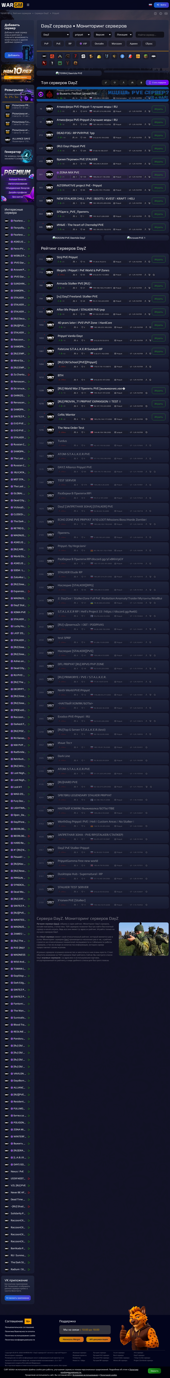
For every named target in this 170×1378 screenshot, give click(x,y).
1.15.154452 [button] (138, 905)
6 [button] (84, 380)
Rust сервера (118, 1355)
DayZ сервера (139, 1355)
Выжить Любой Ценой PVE (78, 93)
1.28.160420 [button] (138, 458)
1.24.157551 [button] (138, 865)
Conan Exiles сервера (121, 1358)
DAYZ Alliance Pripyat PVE (75, 467)
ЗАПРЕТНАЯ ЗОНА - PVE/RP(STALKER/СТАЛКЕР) (90, 834)
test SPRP (64, 637)
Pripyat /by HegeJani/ (72, 546)
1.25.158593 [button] (138, 734)
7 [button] (83, 216)
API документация (98, 1339)
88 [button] (84, 190)
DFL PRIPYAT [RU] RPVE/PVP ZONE (81, 664)
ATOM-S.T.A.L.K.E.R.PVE (74, 454)
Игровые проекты (79, 1355)
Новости (76, 1360)
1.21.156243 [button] (138, 787)
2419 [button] (85, 111)
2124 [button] (85, 124)
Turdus (62, 441)
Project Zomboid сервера (143, 1360)
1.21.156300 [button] (138, 472)
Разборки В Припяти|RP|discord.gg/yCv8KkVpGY (90, 559)
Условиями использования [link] (85, 1375)
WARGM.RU (27, 1353)
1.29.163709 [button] (137, 98)
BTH (60, 375)
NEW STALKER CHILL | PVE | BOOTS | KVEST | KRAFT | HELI (96, 198)
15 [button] (84, 262)
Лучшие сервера (99, 1353)
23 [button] (84, 314)
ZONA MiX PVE (69, 172)
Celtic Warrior (66, 414)
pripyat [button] (119, 432)
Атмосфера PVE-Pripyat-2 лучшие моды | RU (87, 120)
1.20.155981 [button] (138, 485)
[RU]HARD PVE (68, 782)
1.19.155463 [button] (138, 616)
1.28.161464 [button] (138, 590)
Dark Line (64, 756)
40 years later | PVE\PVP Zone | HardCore (85, 322)
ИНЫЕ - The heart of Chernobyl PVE (80, 225)
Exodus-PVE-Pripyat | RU (74, 716)
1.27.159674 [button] (138, 721)
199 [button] (84, 137)
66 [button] (84, 275)
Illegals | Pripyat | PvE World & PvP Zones (83, 270)
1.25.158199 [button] (138, 524)
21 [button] (84, 288)
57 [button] (85, 603)
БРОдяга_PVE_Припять (73, 211)
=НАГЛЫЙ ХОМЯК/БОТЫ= (75, 703)
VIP (85, 43)
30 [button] (85, 668)
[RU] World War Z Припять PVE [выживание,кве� (91, 388)
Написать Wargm (71, 1339)
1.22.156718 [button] (138, 511)
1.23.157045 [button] (138, 445)
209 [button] (84, 151)
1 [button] (84, 354)
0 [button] (84, 419)
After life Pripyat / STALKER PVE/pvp (81, 309)
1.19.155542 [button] (138, 668)
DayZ (66, 939)
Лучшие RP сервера (100, 1360)
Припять (64, 532)
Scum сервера (118, 1353)
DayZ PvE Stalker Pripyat (73, 848)
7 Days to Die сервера (142, 1358)
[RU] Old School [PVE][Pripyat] (77, 362)
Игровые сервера (79, 1353)
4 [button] (84, 537)
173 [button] (84, 164)
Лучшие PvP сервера (101, 1355)
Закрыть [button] (154, 1371)
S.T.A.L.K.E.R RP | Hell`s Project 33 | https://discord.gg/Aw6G (97, 611)
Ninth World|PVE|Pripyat (74, 690)
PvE (58, 43)
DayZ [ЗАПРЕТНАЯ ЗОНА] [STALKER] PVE (85, 506)
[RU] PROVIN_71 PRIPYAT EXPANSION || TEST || (89, 401)
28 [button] (84, 301)
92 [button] (84, 203)
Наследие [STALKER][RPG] (75, 585)
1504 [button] (85, 98)
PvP (46, 43)
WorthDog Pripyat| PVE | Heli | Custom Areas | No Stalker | (96, 821)
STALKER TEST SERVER (73, 887)
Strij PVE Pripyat (67, 257)
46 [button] (85, 590)
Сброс (149, 43)
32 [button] (85, 524)
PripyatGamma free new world (78, 861)
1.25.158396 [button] (138, 550)
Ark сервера (138, 1353)
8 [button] (84, 498)
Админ (134, 43)
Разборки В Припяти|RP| (75, 493)
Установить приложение (17, 1298)
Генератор (77, 1358)
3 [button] (84, 406)
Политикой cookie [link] (108, 1375)
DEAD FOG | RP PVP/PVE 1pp (75, 133)
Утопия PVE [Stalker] (71, 900)
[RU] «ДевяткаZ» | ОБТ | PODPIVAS (81, 624)
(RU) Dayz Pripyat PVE (71, 146)
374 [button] (85, 485)
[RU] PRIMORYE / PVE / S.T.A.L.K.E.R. (82, 677)
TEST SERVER (67, 480)
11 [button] (85, 393)
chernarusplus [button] (121, 98)
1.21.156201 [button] (138, 629)
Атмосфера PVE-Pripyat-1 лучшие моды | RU (87, 106)
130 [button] (84, 177)
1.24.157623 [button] (138, 498)
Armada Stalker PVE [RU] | (74, 283)
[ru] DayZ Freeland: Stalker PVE (77, 296)
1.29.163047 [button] (138, 655)
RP (70, 43)
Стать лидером (159, 82)
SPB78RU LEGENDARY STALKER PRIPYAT (85, 795)
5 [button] (84, 340)
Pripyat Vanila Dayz (70, 336)
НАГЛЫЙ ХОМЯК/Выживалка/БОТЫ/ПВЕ (86, 808)
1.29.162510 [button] (138, 537)
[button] (28, 5)
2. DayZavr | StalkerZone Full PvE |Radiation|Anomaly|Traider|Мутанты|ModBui (110, 598)
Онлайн (99, 43)
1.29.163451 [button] (138, 642)
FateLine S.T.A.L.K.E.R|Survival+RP (80, 349)
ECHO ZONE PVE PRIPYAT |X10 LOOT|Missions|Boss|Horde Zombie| (102, 519)
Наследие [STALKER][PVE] (75, 651)
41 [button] (85, 655)
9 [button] (84, 642)
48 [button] (84, 229)
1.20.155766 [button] (138, 563)
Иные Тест (65, 743)
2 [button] (84, 327)
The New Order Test (71, 427)
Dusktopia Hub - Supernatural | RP (80, 874)
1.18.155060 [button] (138, 800)
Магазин (117, 43)
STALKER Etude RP (70, 572)
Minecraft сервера (120, 1360)
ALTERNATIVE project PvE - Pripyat (79, 185)
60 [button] (85, 472)
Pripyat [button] (118, 111)
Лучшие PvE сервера (101, 1358)
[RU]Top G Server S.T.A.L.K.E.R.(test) (82, 729)
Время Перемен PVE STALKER (77, 159)
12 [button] (85, 695)
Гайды (83, 1360)
